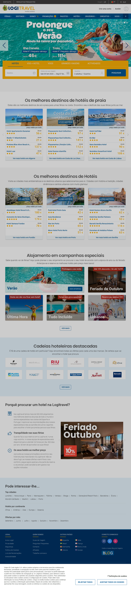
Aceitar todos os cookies (112, 582)
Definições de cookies (118, 576)
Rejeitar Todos (85, 582)
